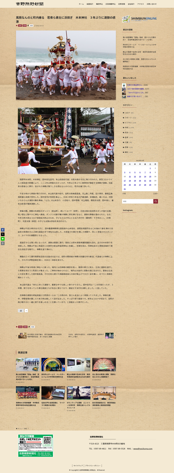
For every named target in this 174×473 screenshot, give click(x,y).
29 (150, 185)
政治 (129, 132)
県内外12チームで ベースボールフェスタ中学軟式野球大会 (139, 45)
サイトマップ (78, 465)
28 (145, 185)
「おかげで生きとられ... (136, 92)
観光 (129, 152)
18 (130, 181)
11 (130, 176)
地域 (20, 25)
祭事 (24, 25)
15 (150, 176)
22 (150, 181)
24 (125, 185)
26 (135, 185)
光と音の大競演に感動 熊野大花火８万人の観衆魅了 (139, 60)
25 (130, 185)
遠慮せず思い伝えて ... (136, 96)
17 (125, 181)
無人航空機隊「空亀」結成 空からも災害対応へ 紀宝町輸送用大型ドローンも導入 (139, 38)
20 (140, 181)
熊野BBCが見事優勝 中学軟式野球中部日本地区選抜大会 (139, 67)
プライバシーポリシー (92, 465)
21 (145, 181)
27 (140, 185)
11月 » (155, 193)
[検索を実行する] (155, 201)
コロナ (129, 113)
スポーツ (130, 117)
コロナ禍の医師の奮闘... (136, 88)
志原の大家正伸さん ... (135, 85)
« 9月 (124, 193)
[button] (2, 230)
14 (145, 176)
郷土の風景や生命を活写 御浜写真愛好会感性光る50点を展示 (139, 53)
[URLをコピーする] (2, 243)
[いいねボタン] (21, 310)
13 (140, 176)
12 (135, 176)
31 (125, 189)
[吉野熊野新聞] (29, 4)
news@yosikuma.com (142, 448)
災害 (128, 142)
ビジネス (130, 122)
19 (135, 181)
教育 (129, 137)
